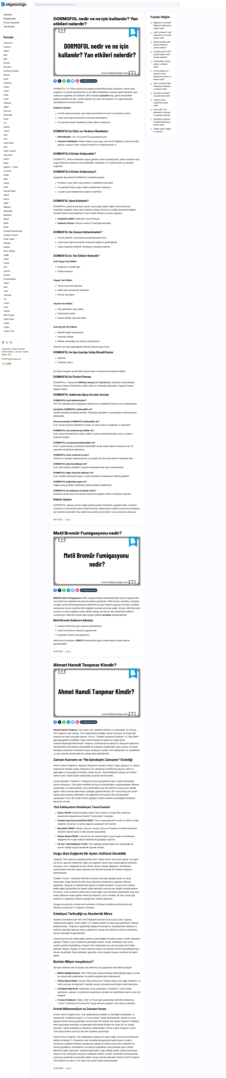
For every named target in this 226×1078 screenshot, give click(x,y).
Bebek (6, 51)
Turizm (6, 303)
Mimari (6, 219)
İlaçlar (6, 163)
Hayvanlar (8, 155)
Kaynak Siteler (10, 191)
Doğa (6, 99)
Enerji (6, 119)
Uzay (6, 307)
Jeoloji (6, 183)
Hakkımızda (6, 349)
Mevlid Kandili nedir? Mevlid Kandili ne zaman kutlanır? (162, 45)
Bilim (5, 55)
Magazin (7, 207)
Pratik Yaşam (9, 239)
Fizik (5, 135)
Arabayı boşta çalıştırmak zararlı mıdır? (160, 103)
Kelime (6, 195)
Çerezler (18, 352)
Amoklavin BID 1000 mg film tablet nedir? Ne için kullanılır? (162, 54)
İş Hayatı (7, 171)
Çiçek (6, 79)
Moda (6, 223)
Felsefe (7, 127)
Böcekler (7, 67)
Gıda (5, 147)
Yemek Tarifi (9, 331)
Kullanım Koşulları (18, 349)
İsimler (6, 175)
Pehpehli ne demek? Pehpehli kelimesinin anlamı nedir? (161, 122)
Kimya (6, 199)
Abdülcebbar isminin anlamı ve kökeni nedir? (161, 64)
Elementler (8, 115)
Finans (6, 131)
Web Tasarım (9, 315)
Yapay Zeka (9, 319)
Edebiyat (7, 103)
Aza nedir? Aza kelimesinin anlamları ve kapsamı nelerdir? (162, 112)
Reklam (26, 352)
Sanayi (6, 263)
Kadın (6, 187)
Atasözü (7, 47)
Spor (6, 287)
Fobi (5, 139)
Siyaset (7, 275)
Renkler (7, 247)
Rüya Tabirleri (9, 251)
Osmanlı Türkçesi (11, 235)
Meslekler (8, 215)
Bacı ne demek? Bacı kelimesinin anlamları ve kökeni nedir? (162, 86)
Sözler (6, 283)
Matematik (8, 211)
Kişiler (6, 203)
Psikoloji (7, 243)
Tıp (5, 299)
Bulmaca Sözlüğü (11, 71)
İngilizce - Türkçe (11, 167)
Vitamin (7, 311)
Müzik (6, 227)
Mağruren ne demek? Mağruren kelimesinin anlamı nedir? (162, 25)
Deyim (6, 91)
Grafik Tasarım (10, 151)
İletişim (4, 355)
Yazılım (6, 327)
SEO (5, 267)
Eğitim (6, 107)
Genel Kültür (9, 143)
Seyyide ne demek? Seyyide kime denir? (161, 94)
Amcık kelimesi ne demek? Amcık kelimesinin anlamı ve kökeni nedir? (162, 75)
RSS (9, 355)
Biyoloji (7, 63)
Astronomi (8, 43)
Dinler (6, 95)
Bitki (5, 59)
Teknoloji (7, 295)
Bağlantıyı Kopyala (89, 81)
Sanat (6, 259)
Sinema (7, 271)
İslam (6, 179)
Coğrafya (8, 83)
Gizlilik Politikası (8, 352)
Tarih (6, 291)
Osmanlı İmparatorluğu (13, 231)
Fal (5, 123)
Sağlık (6, 255)
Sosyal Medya (10, 279)
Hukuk (6, 159)
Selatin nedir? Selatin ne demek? (162, 130)
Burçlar (7, 75)
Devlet (6, 87)
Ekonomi (7, 111)
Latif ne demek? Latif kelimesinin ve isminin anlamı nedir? (162, 35)
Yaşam (6, 323)
